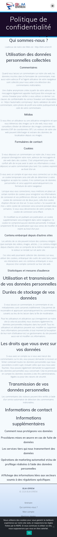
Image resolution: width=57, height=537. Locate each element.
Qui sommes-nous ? (28, 507)
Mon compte (28, 511)
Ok (29, 533)
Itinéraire (28, 502)
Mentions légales (28, 516)
